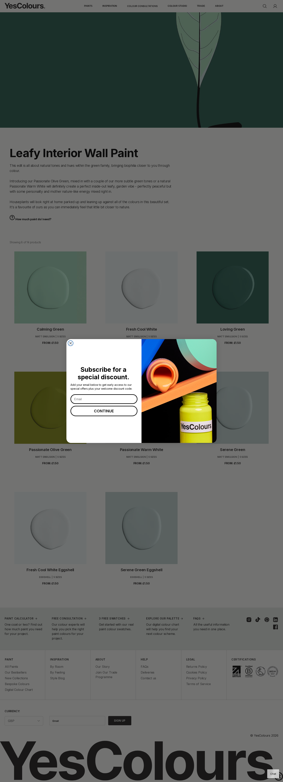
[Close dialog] (70, 343)
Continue (104, 411)
